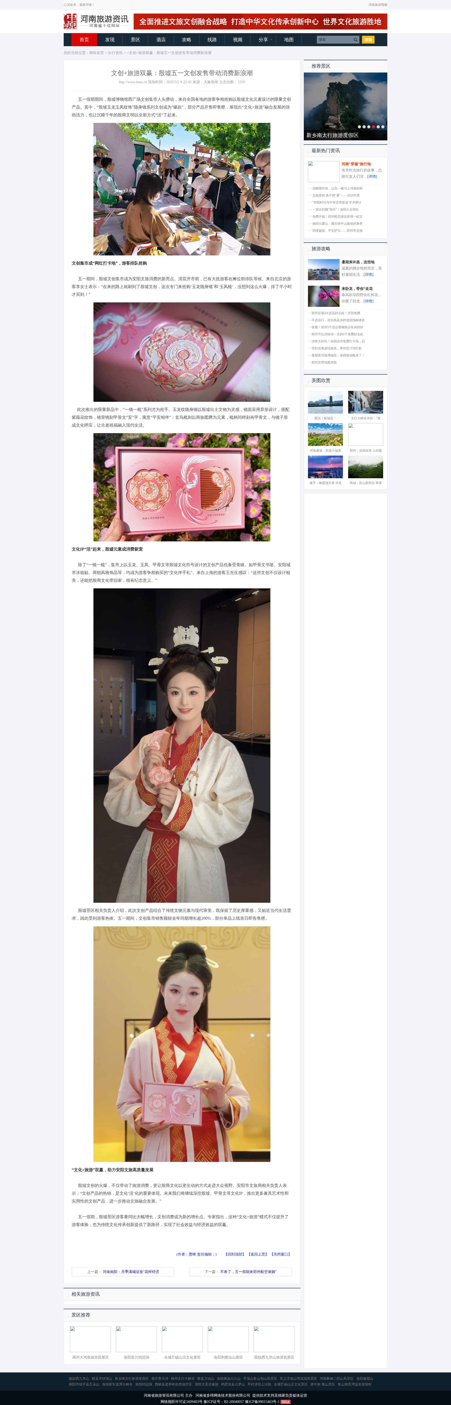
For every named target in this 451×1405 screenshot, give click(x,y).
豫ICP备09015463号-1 (262, 1402)
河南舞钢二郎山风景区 (337, 1378)
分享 (263, 39)
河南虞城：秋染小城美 (325, 450)
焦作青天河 (159, 1378)
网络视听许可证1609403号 (182, 1402)
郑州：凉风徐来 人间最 (366, 450)
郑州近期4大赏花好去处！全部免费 (336, 313)
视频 (237, 39)
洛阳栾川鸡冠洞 (136, 1357)
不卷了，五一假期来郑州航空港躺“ (248, 1272)
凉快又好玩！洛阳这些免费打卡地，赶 (338, 341)
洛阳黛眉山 (364, 1378)
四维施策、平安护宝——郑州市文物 (337, 230)
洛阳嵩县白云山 (229, 1378)
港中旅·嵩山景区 (322, 1384)
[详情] (372, 176)
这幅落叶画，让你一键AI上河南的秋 (337, 188)
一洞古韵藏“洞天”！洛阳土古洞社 (335, 209)
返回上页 (258, 1254)
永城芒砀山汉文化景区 (182, 1357)
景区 (135, 39)
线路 (212, 39)
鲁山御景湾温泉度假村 (355, 1384)
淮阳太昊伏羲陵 (206, 1384)
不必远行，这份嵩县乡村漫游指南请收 (338, 320)
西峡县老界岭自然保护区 (173, 1384)
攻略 (186, 39)
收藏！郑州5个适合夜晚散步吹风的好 (337, 327)
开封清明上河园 (324, 135)
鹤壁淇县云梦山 (233, 1384)
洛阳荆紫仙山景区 (228, 1357)
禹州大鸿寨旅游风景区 (90, 1357)
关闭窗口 (281, 1254)
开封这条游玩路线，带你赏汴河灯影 (337, 348)
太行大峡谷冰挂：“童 (366, 418)
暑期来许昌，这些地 (358, 262)
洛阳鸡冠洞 (143, 1384)
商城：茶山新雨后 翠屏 (366, 483)
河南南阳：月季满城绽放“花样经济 (131, 1272)
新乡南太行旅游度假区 (132, 1378)
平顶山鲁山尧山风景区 (260, 1378)
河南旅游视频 (378, 5)
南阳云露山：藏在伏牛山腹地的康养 (337, 223)
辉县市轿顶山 (102, 1378)
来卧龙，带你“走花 (357, 289)
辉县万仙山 (205, 1378)
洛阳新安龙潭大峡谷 (117, 1384)
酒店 (161, 39)
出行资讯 (115, 53)
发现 (110, 39)
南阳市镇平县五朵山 (84, 1384)
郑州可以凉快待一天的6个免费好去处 (337, 334)
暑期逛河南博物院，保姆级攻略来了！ (338, 355)
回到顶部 (235, 1254)
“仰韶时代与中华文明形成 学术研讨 (336, 202)
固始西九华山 (79, 1378)
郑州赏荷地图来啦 (324, 362)
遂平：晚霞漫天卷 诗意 (326, 483)
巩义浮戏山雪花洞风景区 (298, 1378)
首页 (84, 39)
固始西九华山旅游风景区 (274, 1357)
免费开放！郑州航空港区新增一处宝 (337, 216)
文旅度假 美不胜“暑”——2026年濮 (336, 195)
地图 (289, 39)
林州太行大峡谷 (183, 1378)
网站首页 (96, 53)
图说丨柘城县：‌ (325, 418)
